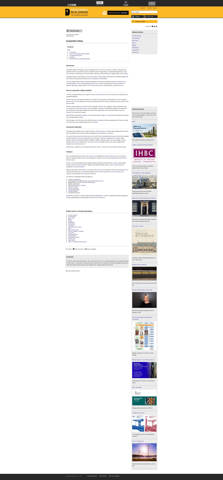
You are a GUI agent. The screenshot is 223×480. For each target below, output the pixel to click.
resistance (75, 186)
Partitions (69, 152)
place (78, 120)
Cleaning (70, 189)
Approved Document (71, 195)
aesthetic (95, 122)
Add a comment (79, 249)
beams (118, 108)
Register (150, 8)
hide (69, 50)
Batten (70, 219)
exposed (68, 112)
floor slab (105, 69)
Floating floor (71, 224)
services (79, 83)
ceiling (101, 99)
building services (99, 181)
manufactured (76, 136)
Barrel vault (71, 218)
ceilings (86, 69)
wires (127, 76)
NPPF (133, 121)
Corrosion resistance (73, 188)
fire (91, 85)
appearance (96, 78)
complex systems (94, 142)
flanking (120, 169)
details (102, 110)
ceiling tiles (74, 140)
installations (71, 78)
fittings (85, 181)
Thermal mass (71, 238)
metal (125, 106)
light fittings (74, 85)
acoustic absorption (85, 138)
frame (94, 120)
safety (95, 169)
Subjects (137, 16)
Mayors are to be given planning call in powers (144, 198)
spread (105, 171)
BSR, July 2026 (136, 387)
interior (91, 78)
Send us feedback (91, 249)
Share (69, 249)
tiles (103, 108)
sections (68, 108)
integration (87, 147)
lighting (98, 115)
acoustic (110, 142)
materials (103, 131)
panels (72, 142)
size (79, 192)
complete (100, 120)
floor (82, 197)
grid (76, 96)
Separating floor (72, 235)
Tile (69, 192)
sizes (112, 140)
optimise (112, 156)
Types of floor (71, 240)
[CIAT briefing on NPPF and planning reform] (144, 137)
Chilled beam (71, 222)
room (109, 94)
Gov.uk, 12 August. (137, 441)
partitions (115, 147)
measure (94, 94)
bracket (84, 106)
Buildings (87, 195)
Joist (69, 228)
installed (82, 81)
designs (92, 131)
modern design (118, 164)
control (102, 138)
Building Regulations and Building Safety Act (143, 360)
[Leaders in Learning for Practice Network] (144, 163)
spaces (119, 138)
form (74, 108)
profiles (92, 110)
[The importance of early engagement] (144, 188)
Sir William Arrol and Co (138, 413)
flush (72, 112)
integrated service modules (73, 144)
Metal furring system (73, 230)
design (124, 94)
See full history (70, 36)
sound (83, 171)
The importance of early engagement (141, 173)
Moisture (70, 186)
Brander (70, 221)
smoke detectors (99, 85)
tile (97, 110)
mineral (94, 136)
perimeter (68, 101)
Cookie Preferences (92, 476)
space (111, 76)
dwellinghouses (99, 195)
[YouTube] (156, 26)
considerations (77, 179)
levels (77, 138)
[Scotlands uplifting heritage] (144, 431)
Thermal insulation (72, 191)
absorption (92, 182)
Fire (80, 195)
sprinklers (115, 85)
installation (120, 83)
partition (94, 147)
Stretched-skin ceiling (73, 237)
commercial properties (91, 76)
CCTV (88, 85)
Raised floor (71, 232)
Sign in (155, 8)
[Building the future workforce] (144, 280)
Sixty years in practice (138, 226)
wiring (92, 83)
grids (109, 147)
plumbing (85, 83)
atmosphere (123, 158)
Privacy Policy (102, 476)
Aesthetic (70, 179)
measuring (87, 101)
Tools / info (150, 16)
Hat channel (71, 225)
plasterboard (106, 136)
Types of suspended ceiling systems (77, 241)
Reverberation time (73, 234)
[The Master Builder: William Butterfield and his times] (144, 254)
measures (99, 169)
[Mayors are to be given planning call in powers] (144, 216)
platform (112, 83)
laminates (113, 136)
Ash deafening (71, 216)
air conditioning (110, 115)
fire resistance (95, 197)
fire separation (82, 185)
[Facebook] (150, 26)
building (105, 78)
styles (104, 158)
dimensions (101, 94)
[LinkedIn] (154, 26)
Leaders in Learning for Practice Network (142, 145)
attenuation (84, 182)
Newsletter (142, 8)
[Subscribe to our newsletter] (116, 14)
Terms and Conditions (114, 476)
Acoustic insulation (115, 171)
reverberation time (110, 138)
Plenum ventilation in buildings (76, 231)
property (111, 133)
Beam (81, 108)
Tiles (67, 136)
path (124, 169)
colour (96, 131)
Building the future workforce (139, 264)
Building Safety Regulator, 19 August (141, 290)
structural (100, 69)
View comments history (74, 271)
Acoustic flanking (72, 215)
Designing (82, 211)
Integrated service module (74, 227)
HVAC (74, 83)
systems (85, 108)
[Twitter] (152, 26)
